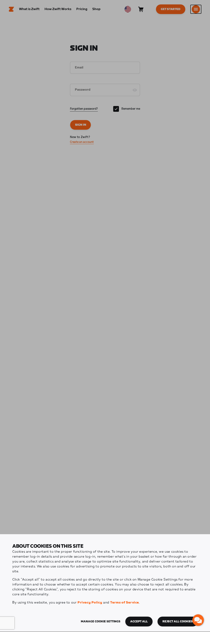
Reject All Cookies (177, 621)
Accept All (139, 621)
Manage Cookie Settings (100, 621)
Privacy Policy (90, 603)
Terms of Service (124, 603)
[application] (198, 620)
